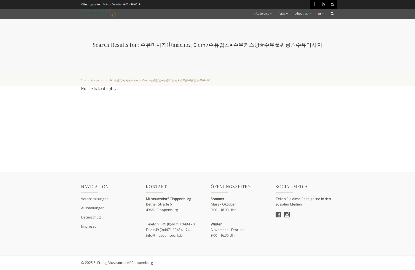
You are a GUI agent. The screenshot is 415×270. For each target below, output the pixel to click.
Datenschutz (91, 217)
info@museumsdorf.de (164, 235)
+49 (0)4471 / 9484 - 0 (177, 224)
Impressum (90, 226)
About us (301, 13)
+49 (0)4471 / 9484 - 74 (171, 229)
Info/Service (261, 13)
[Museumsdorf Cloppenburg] (98, 13)
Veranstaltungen (95, 198)
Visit (282, 13)
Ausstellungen (92, 208)
